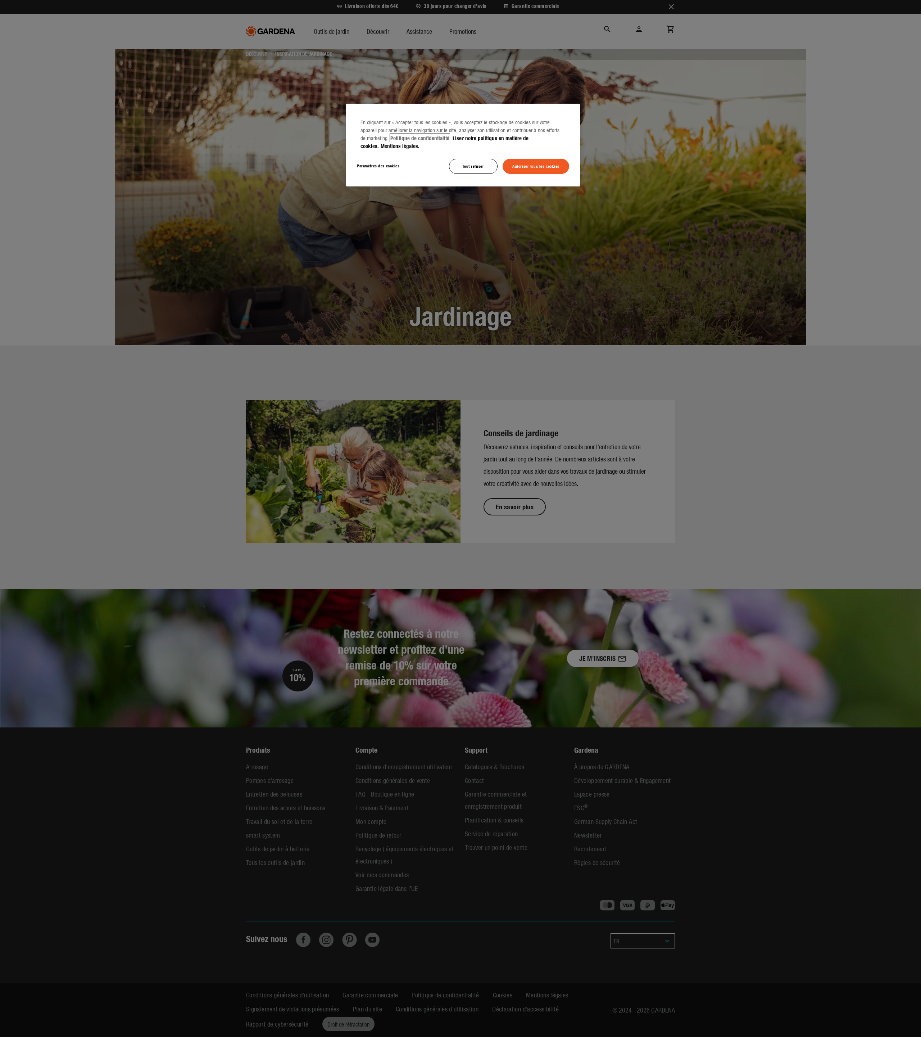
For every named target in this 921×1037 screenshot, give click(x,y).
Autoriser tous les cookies (535, 166)
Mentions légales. (400, 145)
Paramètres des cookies (378, 165)
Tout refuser (473, 166)
